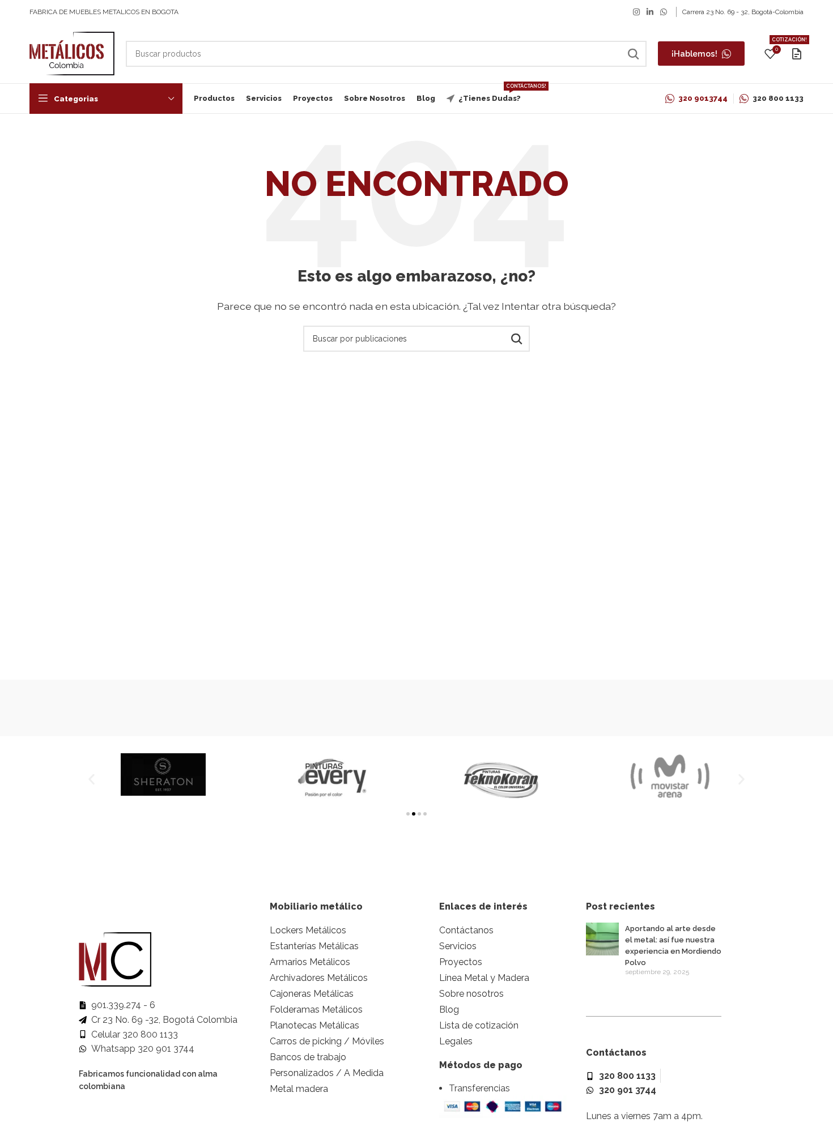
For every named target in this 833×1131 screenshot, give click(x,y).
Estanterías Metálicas (314, 946)
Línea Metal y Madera (484, 977)
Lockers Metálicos (308, 930)
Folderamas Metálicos (316, 1009)
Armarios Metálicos (310, 962)
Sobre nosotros (471, 993)
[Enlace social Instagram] (636, 12)
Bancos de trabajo (308, 1057)
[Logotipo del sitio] (71, 53)
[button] (91, 780)
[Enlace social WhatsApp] (663, 12)
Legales (456, 1041)
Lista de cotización (478, 1025)
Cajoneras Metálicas (312, 993)
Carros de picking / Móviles (327, 1041)
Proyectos (460, 962)
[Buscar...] (633, 54)
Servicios (458, 946)
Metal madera (299, 1088)
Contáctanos (466, 930)
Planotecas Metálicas (314, 1025)
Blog (449, 1009)
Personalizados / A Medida (327, 1073)
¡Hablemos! (694, 53)
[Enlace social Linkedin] (650, 12)
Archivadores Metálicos (319, 977)
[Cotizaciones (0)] (797, 54)
